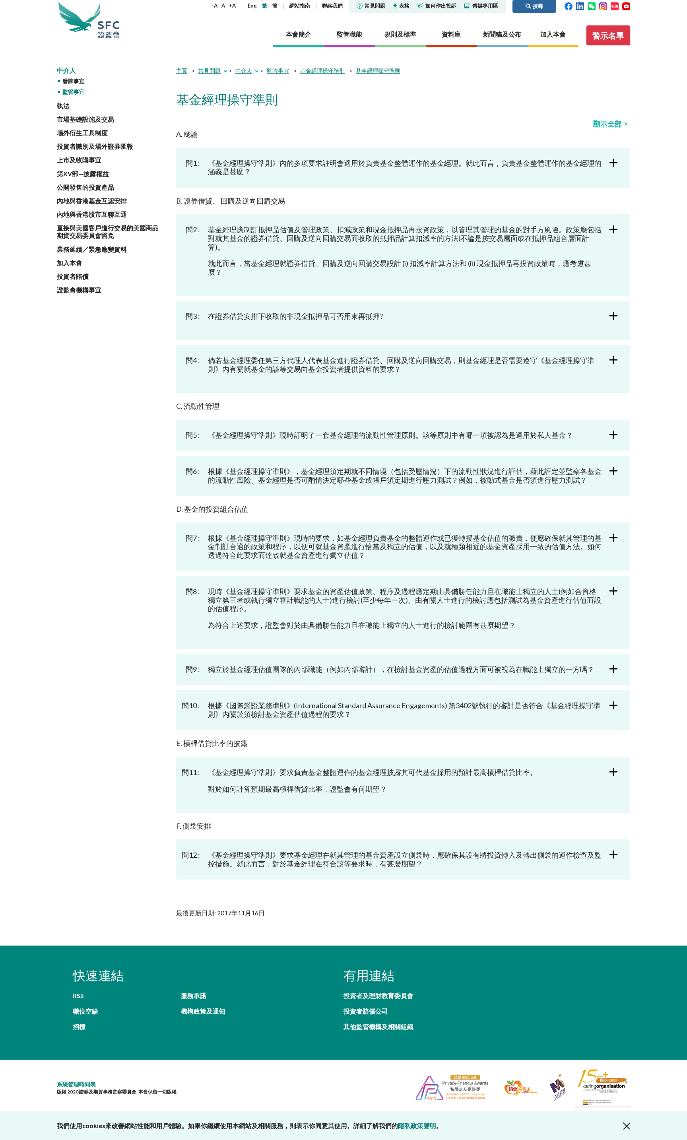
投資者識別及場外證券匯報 (95, 146)
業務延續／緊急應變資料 (92, 249)
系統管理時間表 (76, 1084)
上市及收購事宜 (79, 159)
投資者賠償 (73, 276)
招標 (79, 1026)
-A (214, 5)
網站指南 (299, 5)
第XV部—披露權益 (83, 173)
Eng (252, 5)
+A (232, 5)
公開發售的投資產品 (85, 187)
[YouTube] (626, 5)
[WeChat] (592, 5)
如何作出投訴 (440, 5)
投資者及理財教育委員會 (378, 995)
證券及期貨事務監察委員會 (108, 19)
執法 (63, 105)
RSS (78, 995)
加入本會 (69, 262)
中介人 (66, 70)
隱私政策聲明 (417, 1125)
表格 (404, 5)
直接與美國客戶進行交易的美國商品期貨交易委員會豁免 (108, 231)
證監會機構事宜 (79, 289)
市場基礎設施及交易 (85, 119)
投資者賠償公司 (366, 1011)
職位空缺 (85, 1011)
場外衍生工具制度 (82, 132)
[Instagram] (603, 5)
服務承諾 (193, 995)
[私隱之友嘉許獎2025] (448, 1086)
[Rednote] (615, 5)
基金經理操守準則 (322, 70)
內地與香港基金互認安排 (92, 200)
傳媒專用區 (485, 5)
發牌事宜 (73, 81)
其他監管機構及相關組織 (378, 1026)
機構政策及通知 (203, 1011)
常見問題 (375, 5)
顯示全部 (607, 123)
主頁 (181, 70)
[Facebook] (568, 5)
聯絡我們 (332, 5)
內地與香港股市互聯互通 (92, 214)
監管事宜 (73, 91)
